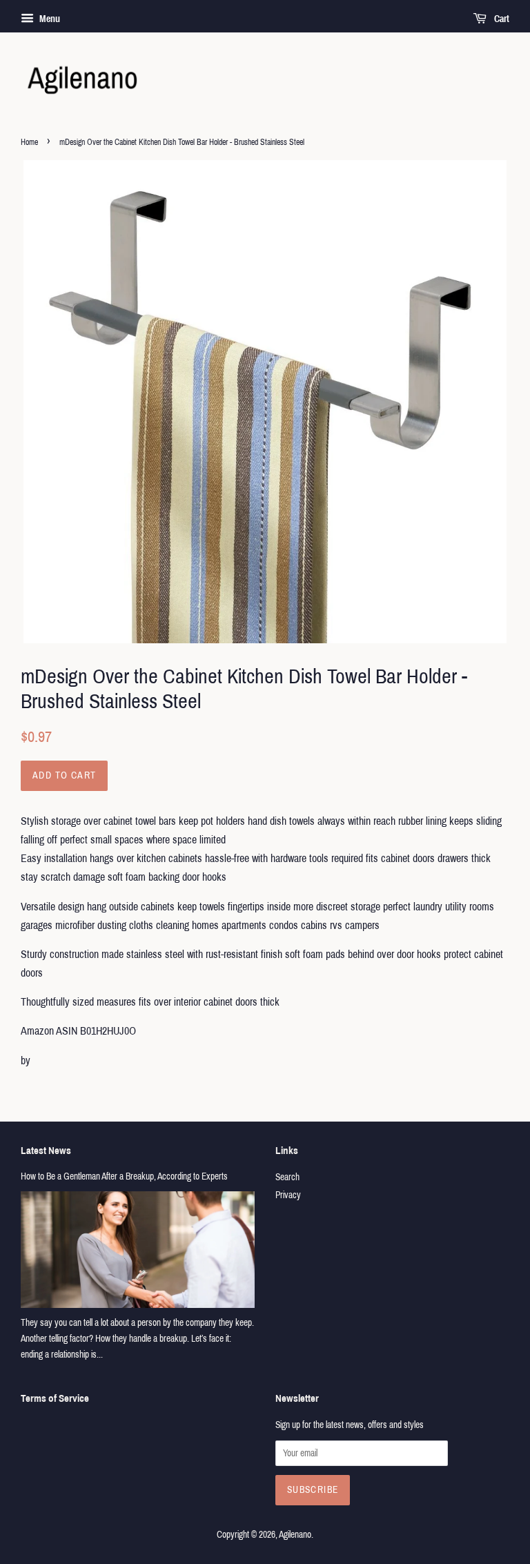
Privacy (288, 1195)
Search (287, 1177)
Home (29, 142)
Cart (500, 19)
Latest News (46, 1150)
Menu (48, 19)
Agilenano (295, 1534)
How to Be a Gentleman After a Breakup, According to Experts (124, 1176)
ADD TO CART (64, 775)
